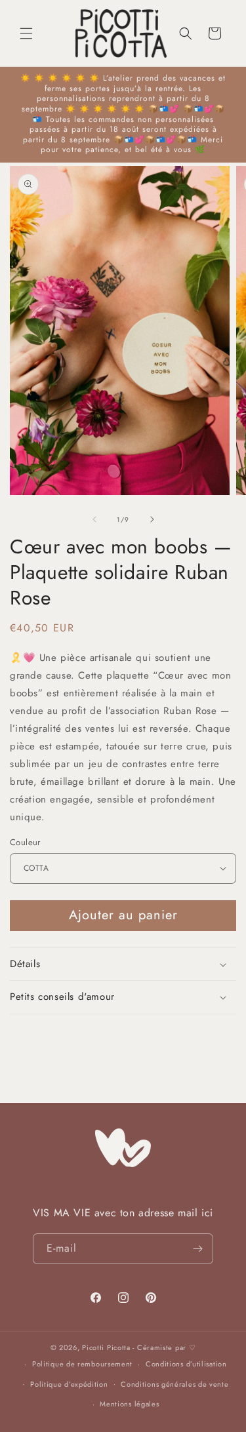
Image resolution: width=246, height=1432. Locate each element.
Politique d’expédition (69, 1384)
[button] (26, 33)
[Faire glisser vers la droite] (152, 519)
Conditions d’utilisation (186, 1364)
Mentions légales (129, 1404)
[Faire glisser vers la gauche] (94, 519)
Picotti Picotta (106, 1347)
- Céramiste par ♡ (164, 1347)
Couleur (25, 842)
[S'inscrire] (198, 1248)
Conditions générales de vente (174, 1384)
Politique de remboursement (82, 1364)
